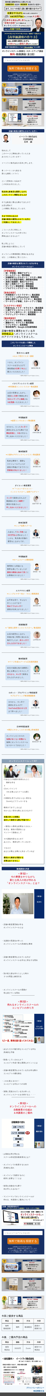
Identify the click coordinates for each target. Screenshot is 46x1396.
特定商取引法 (38, 1391)
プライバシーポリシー (35, 1388)
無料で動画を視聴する (23, 68)
